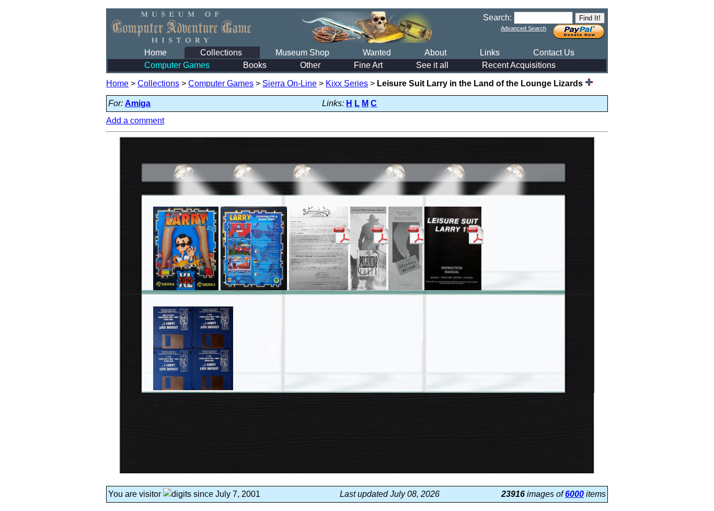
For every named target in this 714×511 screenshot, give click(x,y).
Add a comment (135, 120)
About (435, 52)
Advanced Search (523, 28)
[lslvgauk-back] (254, 290)
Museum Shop (302, 52)
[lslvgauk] (185, 290)
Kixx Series (347, 83)
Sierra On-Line (289, 83)
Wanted (377, 52)
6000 (574, 494)
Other (310, 65)
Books (255, 65)
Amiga (138, 103)
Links (490, 52)
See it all (432, 65)
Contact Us (553, 52)
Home (155, 52)
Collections (221, 52)
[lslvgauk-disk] (193, 389)
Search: (497, 17)
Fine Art (368, 65)
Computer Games (177, 65)
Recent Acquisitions (519, 65)
